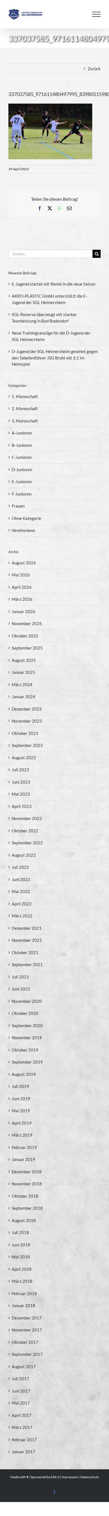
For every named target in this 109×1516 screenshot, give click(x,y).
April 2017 (22, 1415)
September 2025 (27, 647)
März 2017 (22, 1427)
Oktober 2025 (25, 635)
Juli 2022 (20, 867)
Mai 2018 (21, 1256)
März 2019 (22, 1134)
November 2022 (27, 818)
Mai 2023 (21, 793)
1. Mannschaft (25, 396)
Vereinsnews (23, 530)
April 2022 (22, 903)
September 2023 (27, 745)
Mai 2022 (21, 891)
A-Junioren (22, 432)
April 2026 (22, 587)
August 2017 (24, 1366)
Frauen (18, 505)
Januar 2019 (23, 1159)
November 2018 (27, 1183)
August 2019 (24, 1074)
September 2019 (27, 1061)
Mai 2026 (21, 574)
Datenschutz (89, 1477)
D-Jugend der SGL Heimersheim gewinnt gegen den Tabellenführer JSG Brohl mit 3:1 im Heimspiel (55, 357)
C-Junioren (22, 457)
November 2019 (27, 1037)
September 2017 (27, 1354)
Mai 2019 (21, 1110)
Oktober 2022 (25, 830)
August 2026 (24, 562)
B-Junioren (22, 445)
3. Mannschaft (25, 420)
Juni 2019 (21, 1098)
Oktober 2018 (25, 1196)
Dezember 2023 (27, 708)
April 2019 (22, 1122)
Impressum (69, 1477)
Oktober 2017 (25, 1342)
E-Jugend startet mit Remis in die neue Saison (53, 283)
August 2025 (24, 660)
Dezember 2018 (27, 1171)
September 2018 (27, 1208)
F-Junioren (21, 493)
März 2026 (22, 599)
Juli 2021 (20, 976)
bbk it (55, 1477)
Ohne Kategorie (26, 518)
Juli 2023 (20, 769)
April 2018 (22, 1269)
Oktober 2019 (25, 1049)
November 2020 (27, 1001)
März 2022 (22, 915)
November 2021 (27, 940)
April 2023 (22, 806)
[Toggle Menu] (96, 14)
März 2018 (22, 1281)
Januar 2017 (23, 1451)
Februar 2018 (24, 1293)
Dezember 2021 (27, 928)
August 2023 (24, 757)
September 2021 (27, 964)
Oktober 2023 (25, 733)
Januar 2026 (23, 611)
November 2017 (27, 1329)
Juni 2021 (21, 988)
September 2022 (27, 842)
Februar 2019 (24, 1147)
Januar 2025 (23, 672)
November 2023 (27, 720)
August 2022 (24, 855)
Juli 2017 (20, 1378)
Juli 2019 (20, 1086)
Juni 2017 (21, 1390)
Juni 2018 (21, 1244)
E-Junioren (22, 481)
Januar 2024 (23, 696)
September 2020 (27, 1025)
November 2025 (27, 623)
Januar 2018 (23, 1305)
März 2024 (22, 684)
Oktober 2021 (25, 952)
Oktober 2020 (25, 1013)
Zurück (94, 68)
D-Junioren (22, 469)
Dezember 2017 (27, 1317)
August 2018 (24, 1220)
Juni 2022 (21, 879)
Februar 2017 (24, 1439)
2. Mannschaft (25, 408)
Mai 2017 (21, 1402)
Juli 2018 (20, 1232)
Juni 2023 (21, 781)
